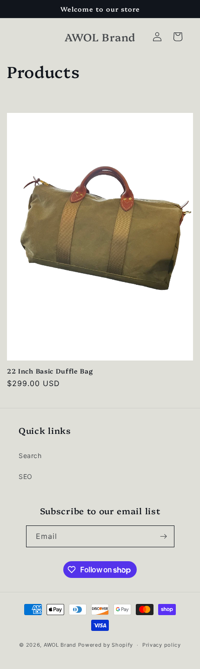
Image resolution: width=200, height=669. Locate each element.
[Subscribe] (163, 536)
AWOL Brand (60, 645)
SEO (26, 476)
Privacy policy (161, 645)
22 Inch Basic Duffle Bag (50, 370)
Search (30, 455)
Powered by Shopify (105, 645)
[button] (177, 36)
